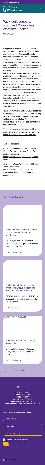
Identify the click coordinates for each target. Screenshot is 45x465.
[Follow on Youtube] (25, 451)
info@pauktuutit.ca (27, 401)
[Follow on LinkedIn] (30, 451)
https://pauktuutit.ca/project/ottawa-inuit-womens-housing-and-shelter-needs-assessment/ (19, 172)
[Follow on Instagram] (19, 451)
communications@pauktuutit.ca (29, 403)
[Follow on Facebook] (14, 451)
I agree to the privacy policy (16, 439)
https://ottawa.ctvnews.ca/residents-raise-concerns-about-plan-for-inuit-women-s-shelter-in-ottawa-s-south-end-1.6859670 (21, 132)
